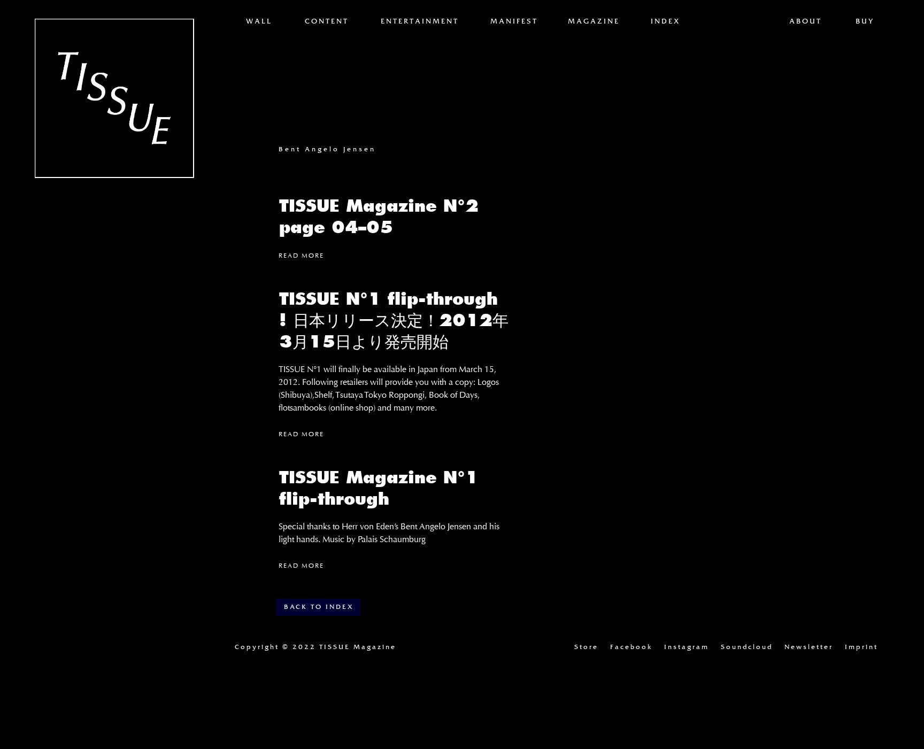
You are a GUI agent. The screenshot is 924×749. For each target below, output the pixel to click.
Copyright (315, 647)
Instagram (686, 647)
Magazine (594, 21)
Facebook (631, 647)
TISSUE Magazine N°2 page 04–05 (379, 216)
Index (665, 21)
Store (586, 647)
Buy (865, 21)
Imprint (861, 647)
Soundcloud (747, 647)
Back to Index (319, 607)
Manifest (514, 21)
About (805, 21)
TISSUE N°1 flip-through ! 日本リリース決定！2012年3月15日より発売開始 (394, 320)
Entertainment (420, 21)
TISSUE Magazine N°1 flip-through (379, 488)
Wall (259, 21)
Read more (301, 255)
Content (327, 21)
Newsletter (808, 647)
